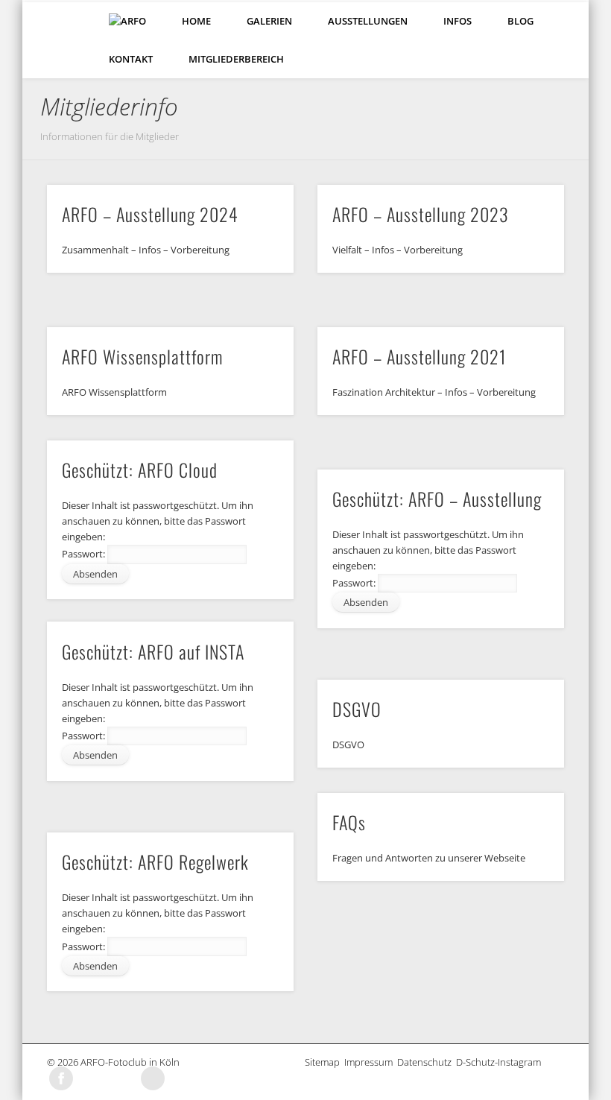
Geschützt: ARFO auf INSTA (153, 651)
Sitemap (324, 1062)
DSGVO (357, 708)
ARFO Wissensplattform (142, 356)
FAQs (349, 822)
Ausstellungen (368, 21)
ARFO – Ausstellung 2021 (419, 356)
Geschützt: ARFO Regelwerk (155, 861)
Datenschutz (426, 1062)
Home (196, 21)
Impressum (370, 1062)
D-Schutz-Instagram (500, 1062)
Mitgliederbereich (236, 59)
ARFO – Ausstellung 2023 (420, 213)
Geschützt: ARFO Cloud (140, 469)
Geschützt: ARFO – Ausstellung (437, 498)
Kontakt (131, 59)
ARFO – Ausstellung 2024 (150, 213)
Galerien (269, 21)
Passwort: (84, 553)
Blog (520, 21)
